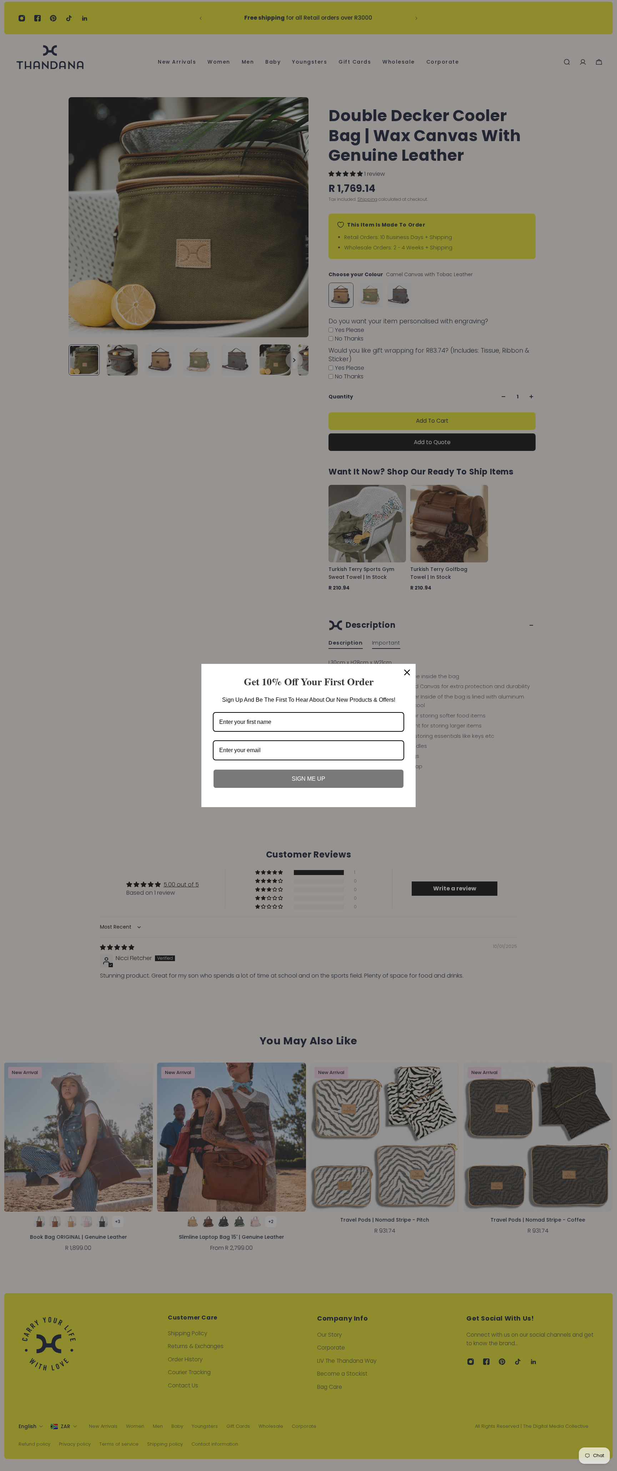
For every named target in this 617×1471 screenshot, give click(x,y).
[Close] (407, 672)
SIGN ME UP (308, 779)
